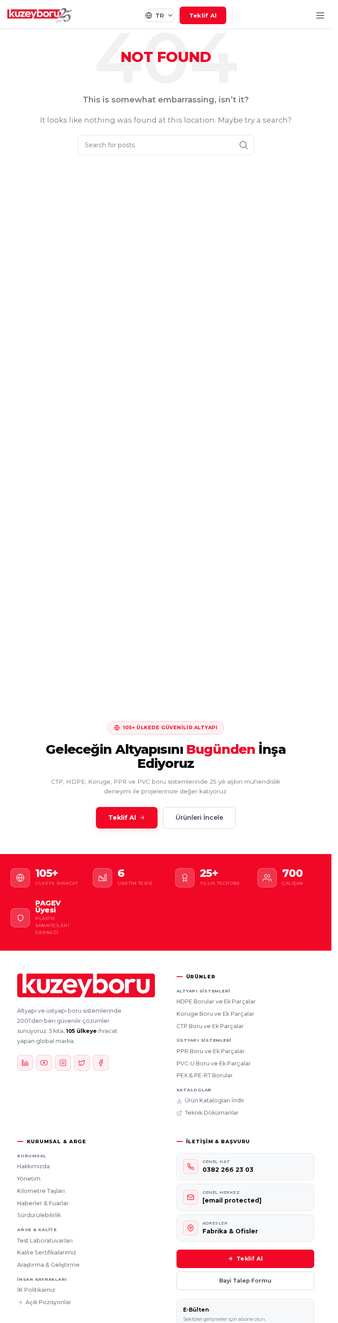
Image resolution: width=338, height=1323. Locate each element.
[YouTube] (44, 1063)
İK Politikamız (36, 1290)
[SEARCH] (244, 145)
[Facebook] (101, 1063)
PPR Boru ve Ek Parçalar (210, 1051)
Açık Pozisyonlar (48, 1302)
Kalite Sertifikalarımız (46, 1252)
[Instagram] (63, 1063)
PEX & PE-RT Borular (204, 1075)
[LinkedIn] (25, 1063)
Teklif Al (203, 15)
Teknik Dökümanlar (212, 1112)
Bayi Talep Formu (245, 1280)
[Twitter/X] (82, 1063)
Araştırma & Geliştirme (48, 1264)
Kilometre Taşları (41, 1191)
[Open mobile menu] (320, 15)
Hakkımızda (33, 1166)
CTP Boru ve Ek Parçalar (210, 1026)
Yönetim (28, 1178)
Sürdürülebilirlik (39, 1215)
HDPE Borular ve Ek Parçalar (216, 1001)
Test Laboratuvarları (45, 1240)
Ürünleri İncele (199, 817)
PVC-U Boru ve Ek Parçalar (213, 1063)
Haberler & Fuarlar (43, 1203)
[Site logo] (40, 15)
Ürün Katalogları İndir (214, 1100)
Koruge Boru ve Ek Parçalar (215, 1013)
